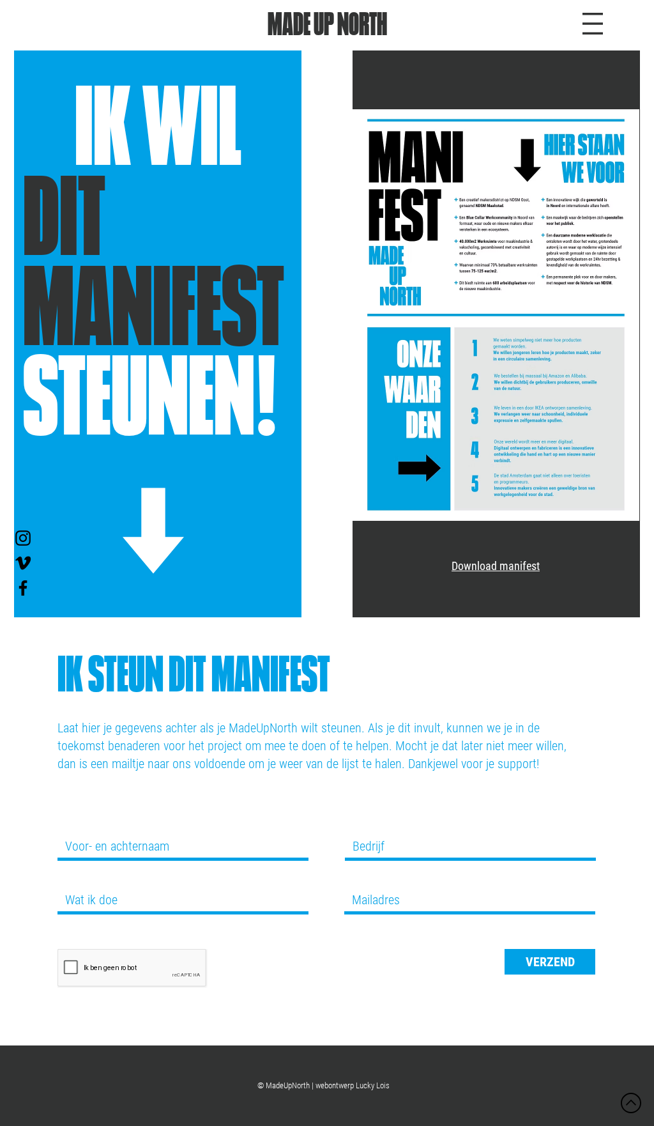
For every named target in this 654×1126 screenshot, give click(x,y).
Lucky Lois (373, 1085)
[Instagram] (23, 538)
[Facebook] (23, 588)
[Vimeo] (23, 563)
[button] (592, 24)
